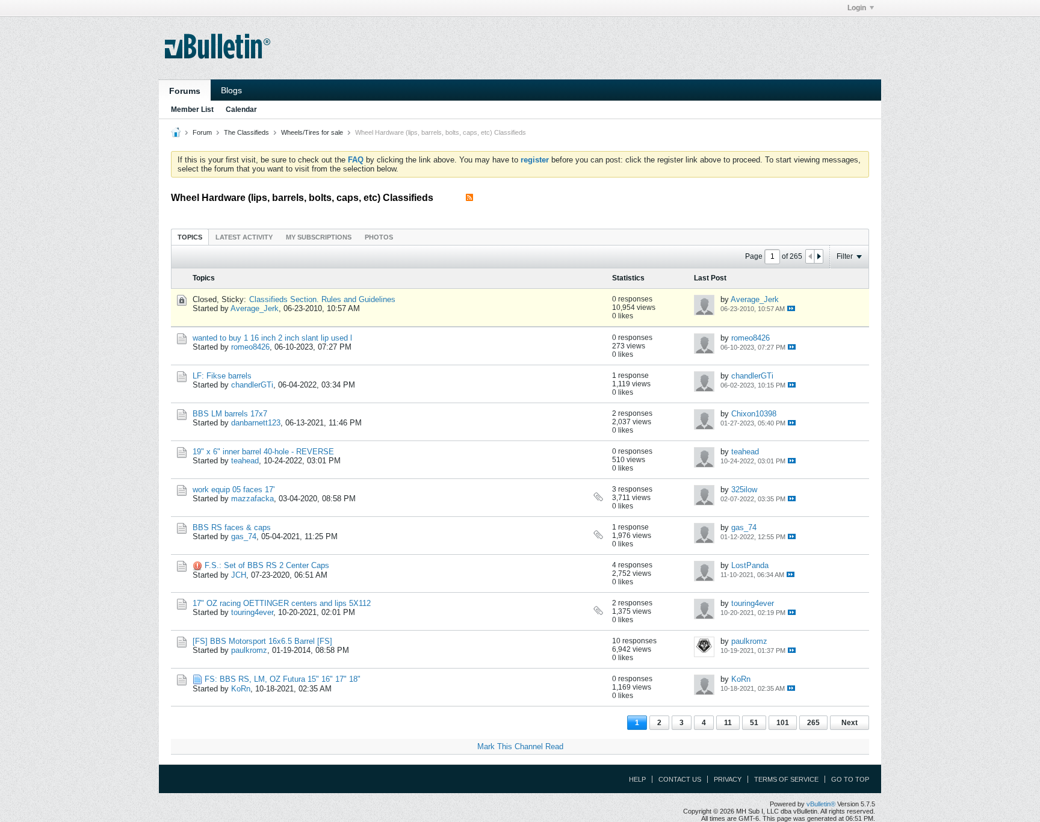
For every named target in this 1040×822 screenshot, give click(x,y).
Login (856, 8)
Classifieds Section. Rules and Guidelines (322, 299)
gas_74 (243, 536)
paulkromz (249, 650)
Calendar (241, 109)
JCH (238, 574)
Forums (184, 91)
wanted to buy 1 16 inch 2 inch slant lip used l (272, 337)
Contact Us (679, 779)
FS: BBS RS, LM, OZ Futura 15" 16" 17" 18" (283, 679)
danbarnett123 (255, 422)
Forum (202, 132)
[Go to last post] (791, 308)
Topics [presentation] (190, 237)
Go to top (850, 779)
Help (637, 779)
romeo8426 (250, 346)
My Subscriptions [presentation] (318, 237)
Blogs (231, 90)
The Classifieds (246, 132)
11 (728, 722)
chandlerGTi (252, 384)
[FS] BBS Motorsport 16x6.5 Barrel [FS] (262, 641)
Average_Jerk (255, 308)
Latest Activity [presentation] (244, 237)
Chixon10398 (753, 413)
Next (849, 722)
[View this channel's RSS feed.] (469, 198)
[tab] (190, 237)
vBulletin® (820, 804)
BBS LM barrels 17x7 (230, 413)
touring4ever (252, 612)
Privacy (727, 779)
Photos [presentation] (379, 237)
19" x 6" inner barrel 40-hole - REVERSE (263, 451)
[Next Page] (818, 256)
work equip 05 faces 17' (233, 489)
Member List (192, 109)
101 (782, 722)
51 (754, 722)
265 (813, 722)
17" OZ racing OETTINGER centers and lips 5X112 (282, 603)
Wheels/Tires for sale (312, 132)
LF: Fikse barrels (222, 375)
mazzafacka (252, 498)
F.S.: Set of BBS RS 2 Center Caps (267, 565)
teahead (245, 460)
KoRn (240, 688)
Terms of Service (786, 779)
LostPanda (750, 565)
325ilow (744, 489)
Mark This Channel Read (520, 746)
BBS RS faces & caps (232, 527)
